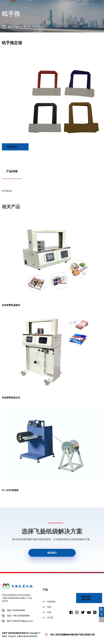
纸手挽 (27, 26)
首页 (10, 26)
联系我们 (52, 552)
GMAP (12, 636)
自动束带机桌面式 (11, 305)
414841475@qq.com (22, 621)
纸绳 (49, 606)
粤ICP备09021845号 (27, 636)
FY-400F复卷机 (10, 490)
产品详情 (12, 171)
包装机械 (51, 601)
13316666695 (18, 610)
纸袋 (49, 612)
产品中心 (18, 26)
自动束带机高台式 (11, 397)
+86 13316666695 (20, 615)
